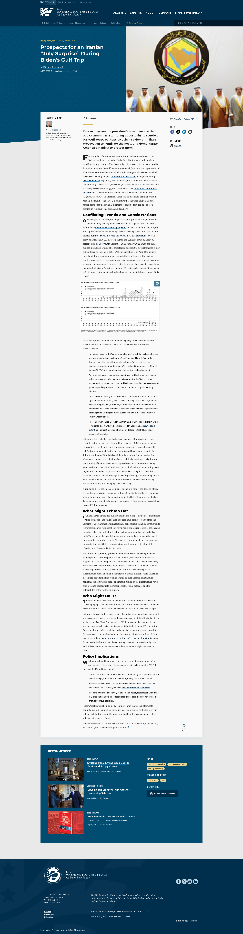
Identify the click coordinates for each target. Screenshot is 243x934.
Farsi (75, 71)
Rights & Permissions (76, 930)
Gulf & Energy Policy (177, 764)
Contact (47, 912)
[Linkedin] (184, 132)
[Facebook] (172, 132)
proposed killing (91, 180)
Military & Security (58, 23)
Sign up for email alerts (164, 793)
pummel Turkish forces (102, 235)
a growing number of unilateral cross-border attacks (124, 638)
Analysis (119, 13)
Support (165, 13)
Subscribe (48, 917)
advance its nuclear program (110, 227)
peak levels (102, 244)
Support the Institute (112, 917)
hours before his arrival (123, 176)
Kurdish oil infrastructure (133, 235)
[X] (178, 132)
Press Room (49, 914)
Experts (136, 13)
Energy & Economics (77, 23)
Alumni (127, 917)
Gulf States (115, 23)
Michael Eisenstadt (53, 67)
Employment (45, 930)
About (150, 13)
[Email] (190, 132)
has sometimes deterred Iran (136, 687)
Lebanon (103, 23)
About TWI (95, 917)
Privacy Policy (59, 930)
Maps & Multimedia (188, 13)
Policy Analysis (47, 40)
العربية (67, 71)
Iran (95, 23)
